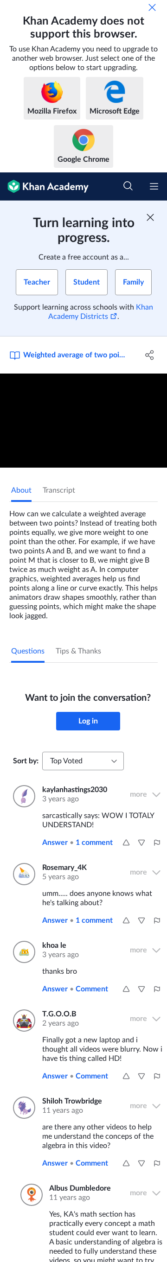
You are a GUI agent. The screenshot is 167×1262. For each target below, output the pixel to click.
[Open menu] (154, 186)
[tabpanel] (83, 561)
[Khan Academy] (44, 186)
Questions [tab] (28, 651)
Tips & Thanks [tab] (78, 651)
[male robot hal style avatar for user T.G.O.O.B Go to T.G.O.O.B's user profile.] (22, 1020)
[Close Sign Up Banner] (150, 217)
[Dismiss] (152, 7)
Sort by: (26, 761)
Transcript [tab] (59, 490)
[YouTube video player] (83, 421)
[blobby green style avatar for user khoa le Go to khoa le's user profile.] (22, 952)
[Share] (150, 355)
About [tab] (21, 490)
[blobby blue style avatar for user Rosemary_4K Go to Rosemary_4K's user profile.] (22, 874)
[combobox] (83, 761)
